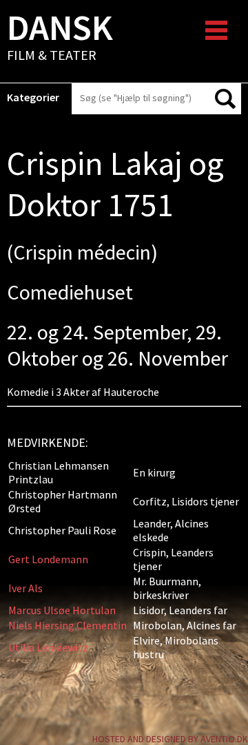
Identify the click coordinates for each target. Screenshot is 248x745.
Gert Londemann (48, 559)
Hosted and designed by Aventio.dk (170, 739)
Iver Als (25, 588)
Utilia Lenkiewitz (48, 647)
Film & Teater (60, 38)
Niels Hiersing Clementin (67, 625)
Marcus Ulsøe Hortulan (62, 610)
